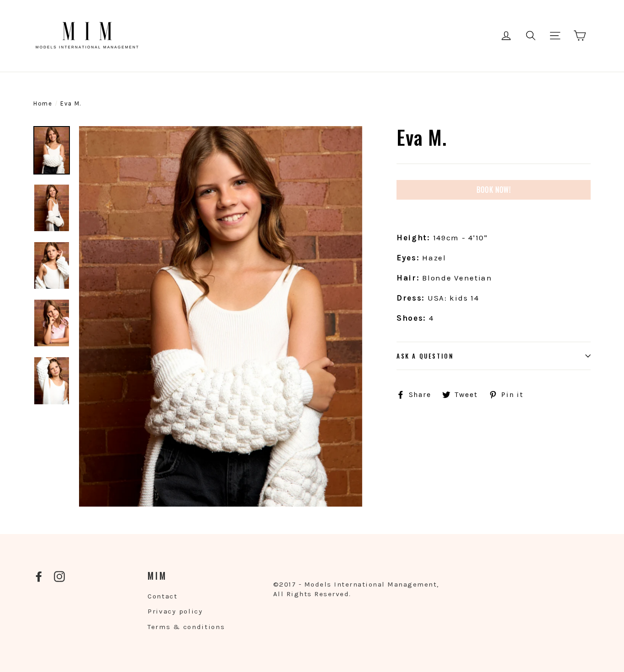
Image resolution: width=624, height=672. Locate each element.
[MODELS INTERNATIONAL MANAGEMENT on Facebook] (38, 576)
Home (43, 103)
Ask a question (425, 355)
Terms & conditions (186, 627)
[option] (220, 316)
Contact (163, 596)
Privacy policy (175, 611)
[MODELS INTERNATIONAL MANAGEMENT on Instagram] (59, 576)
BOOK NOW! (493, 189)
